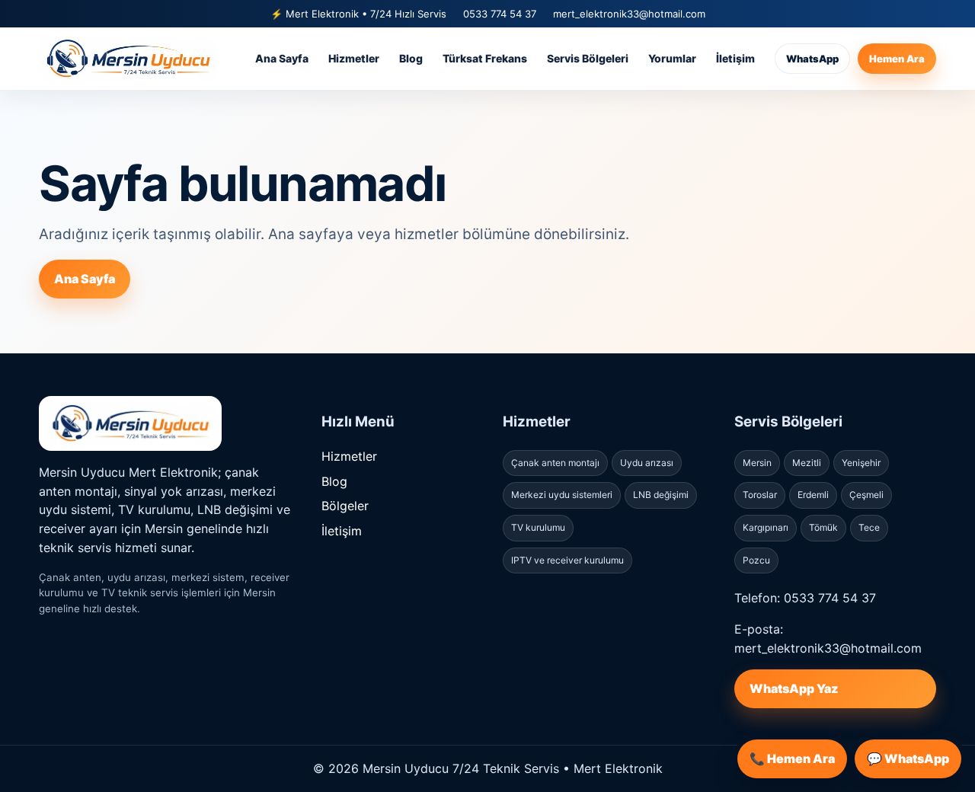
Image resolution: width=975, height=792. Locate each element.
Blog (411, 58)
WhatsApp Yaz (794, 688)
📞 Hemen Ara (792, 758)
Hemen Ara (897, 59)
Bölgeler (345, 505)
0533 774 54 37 (499, 14)
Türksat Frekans (485, 58)
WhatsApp (812, 59)
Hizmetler (353, 58)
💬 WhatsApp (908, 758)
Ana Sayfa (281, 58)
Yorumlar (672, 58)
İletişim (735, 58)
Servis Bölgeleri (587, 58)
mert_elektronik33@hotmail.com (629, 14)
